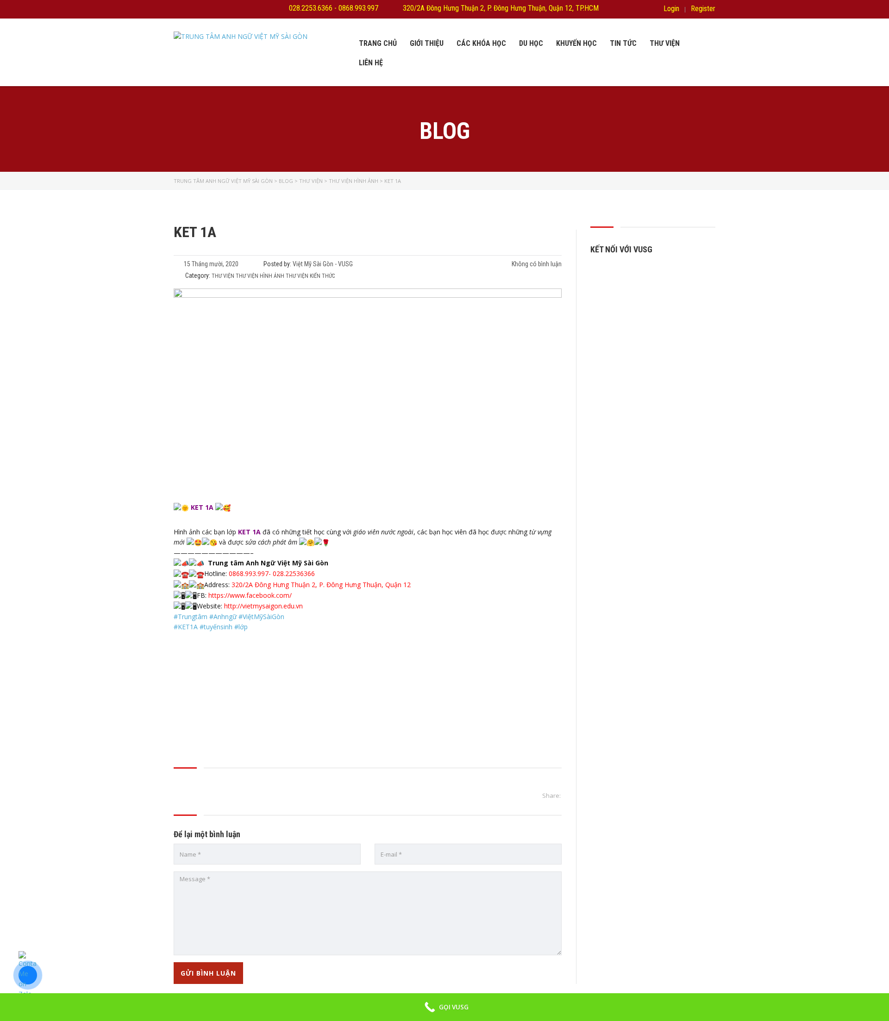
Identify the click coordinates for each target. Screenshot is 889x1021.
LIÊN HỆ (371, 62)
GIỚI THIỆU (427, 43)
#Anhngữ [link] (223, 616)
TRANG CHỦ (378, 43)
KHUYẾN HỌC (576, 43)
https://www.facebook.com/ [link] (250, 595)
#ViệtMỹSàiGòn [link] (261, 616)
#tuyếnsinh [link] (216, 626)
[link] (263, 605)
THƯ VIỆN (665, 43)
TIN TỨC (623, 43)
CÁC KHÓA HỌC (481, 43)
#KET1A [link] (186, 626)
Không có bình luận (536, 264)
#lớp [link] (241, 626)
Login (671, 9)
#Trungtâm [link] (190, 616)
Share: (551, 795)
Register (703, 9)
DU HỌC (531, 43)
